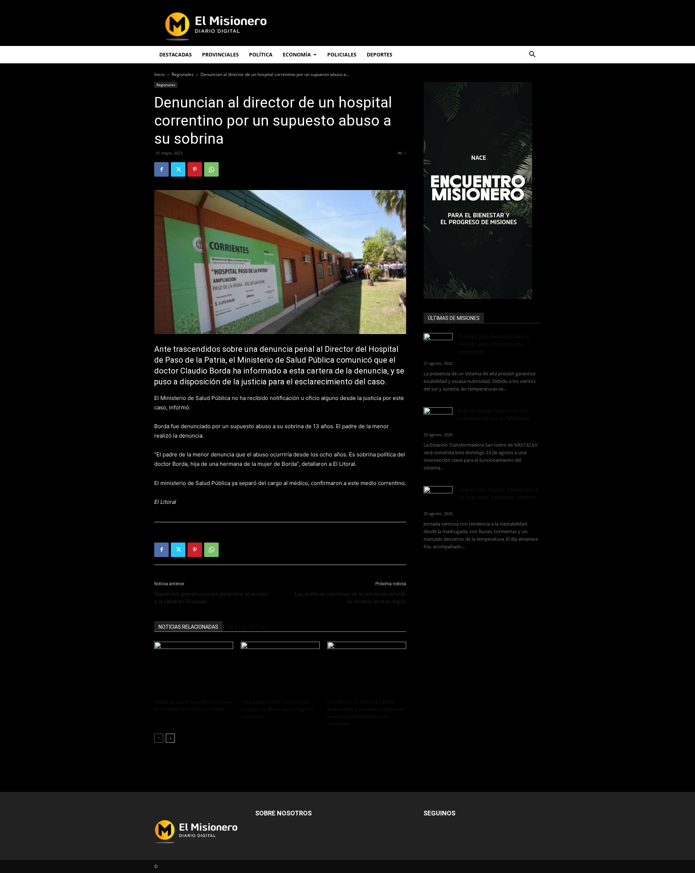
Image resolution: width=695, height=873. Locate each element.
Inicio (159, 74)
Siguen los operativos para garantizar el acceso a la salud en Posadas (211, 598)
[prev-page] (158, 738)
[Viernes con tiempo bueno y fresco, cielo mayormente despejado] (438, 343)
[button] (532, 55)
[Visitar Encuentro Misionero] (482, 190)
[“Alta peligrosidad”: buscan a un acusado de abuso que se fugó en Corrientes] (280, 669)
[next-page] (170, 738)
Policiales (342, 54)
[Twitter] (178, 169)
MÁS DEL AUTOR (246, 627)
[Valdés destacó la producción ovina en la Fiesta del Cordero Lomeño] (193, 669)
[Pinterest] (195, 169)
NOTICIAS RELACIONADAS (188, 627)
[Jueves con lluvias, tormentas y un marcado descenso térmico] (438, 496)
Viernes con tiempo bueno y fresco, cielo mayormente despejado (493, 344)
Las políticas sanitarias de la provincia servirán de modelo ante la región (350, 598)
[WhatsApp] (211, 169)
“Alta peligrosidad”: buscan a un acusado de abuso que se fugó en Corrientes (277, 709)
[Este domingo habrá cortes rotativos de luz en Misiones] (438, 415)
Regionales (183, 74)
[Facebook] (161, 169)
